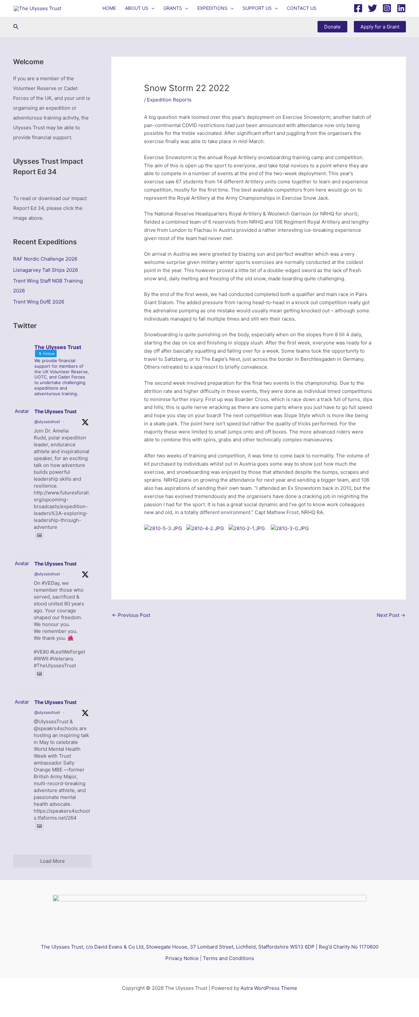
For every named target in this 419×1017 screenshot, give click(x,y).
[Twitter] (372, 8)
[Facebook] (358, 8)
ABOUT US (136, 8)
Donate (332, 27)
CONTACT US (302, 8)
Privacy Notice (182, 958)
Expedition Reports (169, 100)
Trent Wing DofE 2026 (38, 302)
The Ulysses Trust (55, 411)
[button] (151, 8)
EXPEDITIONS (212, 8)
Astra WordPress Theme (269, 988)
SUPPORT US (257, 8)
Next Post (391, 615)
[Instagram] (387, 8)
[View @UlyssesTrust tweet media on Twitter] (39, 535)
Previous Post (131, 615)
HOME (109, 8)
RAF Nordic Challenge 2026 (45, 259)
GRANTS (172, 8)
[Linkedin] (401, 8)
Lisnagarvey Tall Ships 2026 (45, 270)
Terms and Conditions (228, 958)
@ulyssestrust (47, 421)
